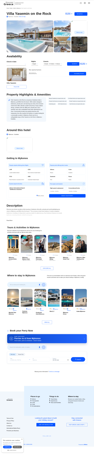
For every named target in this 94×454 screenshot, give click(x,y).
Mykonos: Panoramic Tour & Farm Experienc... (39, 260)
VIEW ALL (47, 322)
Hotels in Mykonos (17, 8)
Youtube (48, 439)
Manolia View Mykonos (12, 313)
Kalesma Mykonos (24, 312)
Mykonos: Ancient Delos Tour (13, 259)
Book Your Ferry (67, 195)
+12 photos (79, 44)
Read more (10, 444)
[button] (12, 450)
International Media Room (13, 428)
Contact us (9, 425)
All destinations (36, 406)
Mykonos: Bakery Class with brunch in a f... (26, 260)
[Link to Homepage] (8, 6)
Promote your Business (13, 430)
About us (9, 423)
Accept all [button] (7, 447)
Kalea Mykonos (81, 311)
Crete (33, 402)
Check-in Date (11, 61)
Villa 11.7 (51, 311)
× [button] (21, 439)
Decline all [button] (17, 447)
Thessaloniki (35, 400)
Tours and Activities (56, 402)
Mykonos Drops (65, 313)
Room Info (16, 86)
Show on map (79, 32)
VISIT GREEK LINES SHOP (76, 424)
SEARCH (74, 64)
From (11, 358)
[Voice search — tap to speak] (39, 285)
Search (79, 359)
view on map (22, 16)
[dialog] (12, 445)
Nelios (85, 444)
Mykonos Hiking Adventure (52, 259)
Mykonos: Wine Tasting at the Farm (81, 259)
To (33, 358)
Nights (33, 61)
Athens (34, 399)
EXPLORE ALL (47, 268)
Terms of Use (10, 418)
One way (13, 354)
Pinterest (51, 439)
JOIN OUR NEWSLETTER (46, 424)
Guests (45, 61)
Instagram (43, 439)
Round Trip (20, 354)
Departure (54, 358)
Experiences (54, 400)
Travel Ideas (54, 399)
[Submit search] (44, 285)
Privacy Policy (10, 420)
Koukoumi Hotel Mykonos (40, 313)
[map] (80, 3)
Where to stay (73, 396)
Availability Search (79, 73)
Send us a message (54, 371)
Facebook (40, 439)
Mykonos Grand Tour (66, 258)
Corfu (33, 404)
